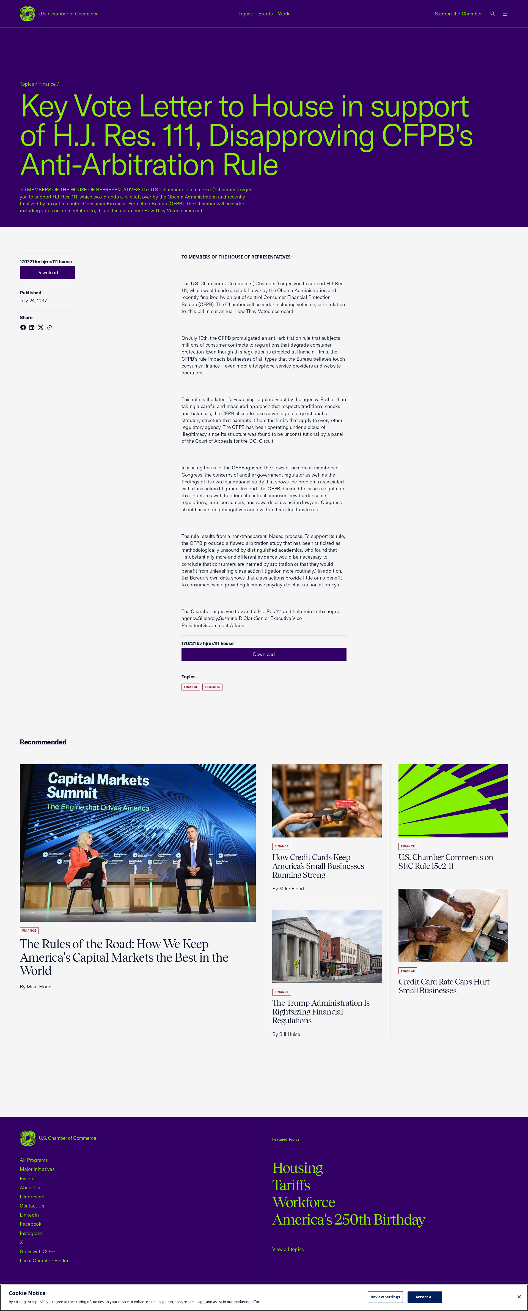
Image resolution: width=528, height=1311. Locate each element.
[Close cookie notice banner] (519, 1297)
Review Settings (385, 1296)
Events (265, 13)
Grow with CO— (37, 1251)
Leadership (32, 1196)
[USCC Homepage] (58, 1138)
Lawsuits (212, 687)
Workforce (303, 1202)
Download (47, 272)
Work (283, 13)
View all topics (288, 1249)
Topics (245, 13)
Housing (297, 1167)
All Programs (34, 1160)
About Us (30, 1187)
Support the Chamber (458, 13)
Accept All (425, 1296)
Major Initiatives (37, 1169)
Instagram (31, 1233)
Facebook (31, 1224)
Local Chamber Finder (44, 1260)
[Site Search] (493, 13)
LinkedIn (29, 1215)
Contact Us (32, 1206)
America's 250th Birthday (348, 1219)
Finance (47, 84)
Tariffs (291, 1185)
